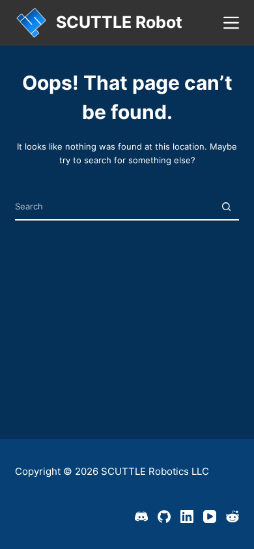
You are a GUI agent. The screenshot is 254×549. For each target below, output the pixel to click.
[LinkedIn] (186, 516)
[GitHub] (164, 516)
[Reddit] (232, 516)
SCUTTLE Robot (119, 22)
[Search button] (226, 206)
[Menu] (231, 23)
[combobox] (114, 206)
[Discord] (141, 516)
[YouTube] (209, 516)
